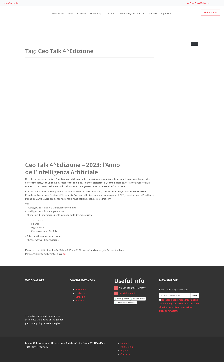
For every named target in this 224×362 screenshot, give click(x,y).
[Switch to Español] (37, 328)
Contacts (152, 13)
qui (64, 253)
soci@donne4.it (11, 3)
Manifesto (125, 343)
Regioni (124, 350)
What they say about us (132, 13)
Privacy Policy (123, 299)
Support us (166, 13)
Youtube (80, 300)
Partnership (126, 346)
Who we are (58, 13)
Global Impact (97, 13)
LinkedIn (80, 296)
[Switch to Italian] (213, 3)
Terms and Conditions (126, 302)
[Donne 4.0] (7, 19)
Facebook (81, 289)
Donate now (210, 12)
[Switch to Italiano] (31, 328)
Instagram (81, 293)
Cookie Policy (138, 299)
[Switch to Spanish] (219, 3)
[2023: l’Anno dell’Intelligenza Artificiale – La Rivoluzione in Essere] (74, 108)
